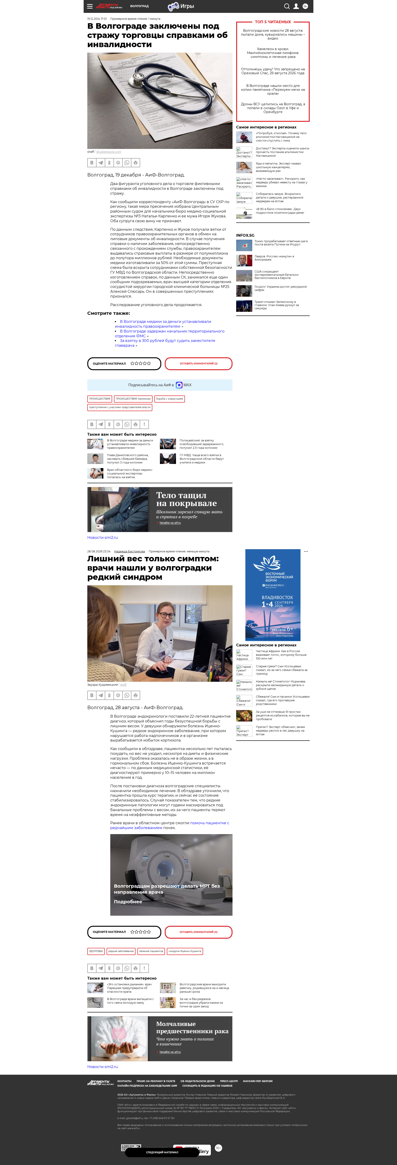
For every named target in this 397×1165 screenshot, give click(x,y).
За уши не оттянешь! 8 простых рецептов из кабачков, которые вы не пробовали (282, 715)
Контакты (124, 1081)
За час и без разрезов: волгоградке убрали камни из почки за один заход (201, 1002)
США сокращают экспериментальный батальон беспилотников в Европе (276, 275)
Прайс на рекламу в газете (156, 1081)
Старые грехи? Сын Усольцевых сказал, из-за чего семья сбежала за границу (281, 670)
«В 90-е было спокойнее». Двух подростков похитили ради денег (280, 210)
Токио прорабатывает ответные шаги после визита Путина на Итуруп (281, 243)
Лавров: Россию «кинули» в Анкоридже (274, 258)
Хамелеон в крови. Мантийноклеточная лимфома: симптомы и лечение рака (273, 53)
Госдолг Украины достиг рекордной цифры (281, 288)
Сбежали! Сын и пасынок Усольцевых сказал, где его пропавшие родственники (283, 700)
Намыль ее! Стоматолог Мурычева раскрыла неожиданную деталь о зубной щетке (280, 685)
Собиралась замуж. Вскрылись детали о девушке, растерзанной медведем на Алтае (279, 197)
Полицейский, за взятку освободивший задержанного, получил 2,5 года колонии (202, 444)
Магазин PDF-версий (257, 1081)
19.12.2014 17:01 (97, 18)
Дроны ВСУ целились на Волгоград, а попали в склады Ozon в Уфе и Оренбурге (273, 108)
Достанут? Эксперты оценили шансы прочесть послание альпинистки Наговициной (282, 152)
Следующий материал (162, 1152)
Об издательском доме (198, 1081)
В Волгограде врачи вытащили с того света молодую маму (130, 1000)
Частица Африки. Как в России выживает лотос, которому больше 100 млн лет (281, 654)
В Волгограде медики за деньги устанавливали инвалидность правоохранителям (163, 324)
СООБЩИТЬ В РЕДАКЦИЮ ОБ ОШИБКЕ (207, 1085)
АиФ (123, 684)
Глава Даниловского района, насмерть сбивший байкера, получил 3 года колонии (128, 458)
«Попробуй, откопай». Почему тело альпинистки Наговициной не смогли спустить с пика (281, 136)
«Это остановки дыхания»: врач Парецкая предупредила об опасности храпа (129, 988)
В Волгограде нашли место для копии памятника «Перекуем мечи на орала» (273, 90)
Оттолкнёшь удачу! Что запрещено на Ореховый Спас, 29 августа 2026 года (273, 71)
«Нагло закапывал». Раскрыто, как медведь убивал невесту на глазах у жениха (281, 182)
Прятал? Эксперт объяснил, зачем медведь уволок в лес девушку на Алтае (280, 730)
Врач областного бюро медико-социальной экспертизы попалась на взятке (130, 473)
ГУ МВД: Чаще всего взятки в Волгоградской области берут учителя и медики (202, 458)
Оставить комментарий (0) (199, 932)
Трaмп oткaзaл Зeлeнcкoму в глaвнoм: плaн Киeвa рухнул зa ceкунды (277, 305)
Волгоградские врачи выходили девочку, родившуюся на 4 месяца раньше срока (204, 988)
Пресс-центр (229, 1081)
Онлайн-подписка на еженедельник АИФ (147, 1085)
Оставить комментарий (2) (199, 363)
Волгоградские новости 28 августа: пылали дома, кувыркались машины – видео (273, 34)
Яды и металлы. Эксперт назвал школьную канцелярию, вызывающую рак (278, 167)
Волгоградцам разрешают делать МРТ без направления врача (167, 889)
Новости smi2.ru (102, 537)
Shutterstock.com (108, 151)
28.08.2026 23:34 (99, 551)
